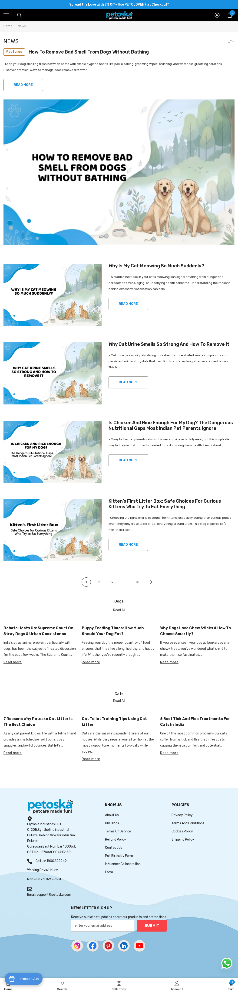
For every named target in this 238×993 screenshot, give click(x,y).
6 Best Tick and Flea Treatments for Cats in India (195, 722)
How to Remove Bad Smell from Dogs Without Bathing (77, 52)
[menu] (6, 15)
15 (137, 582)
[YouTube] (139, 946)
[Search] (19, 15)
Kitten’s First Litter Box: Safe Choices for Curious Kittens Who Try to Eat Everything (165, 503)
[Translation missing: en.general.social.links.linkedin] (124, 946)
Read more (12, 662)
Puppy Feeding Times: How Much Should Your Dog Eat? (113, 631)
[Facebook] (93, 946)
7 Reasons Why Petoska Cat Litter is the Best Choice (38, 722)
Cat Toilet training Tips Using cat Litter (114, 722)
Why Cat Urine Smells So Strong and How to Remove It (169, 344)
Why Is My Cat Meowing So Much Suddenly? (156, 266)
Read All (119, 610)
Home (7, 26)
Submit (152, 925)
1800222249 (56, 861)
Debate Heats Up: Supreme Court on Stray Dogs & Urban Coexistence (38, 631)
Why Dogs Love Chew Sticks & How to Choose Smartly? (195, 631)
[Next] (151, 582)
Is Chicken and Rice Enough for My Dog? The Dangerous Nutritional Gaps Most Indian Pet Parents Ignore (171, 425)
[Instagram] (77, 946)
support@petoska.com (54, 895)
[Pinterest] (108, 946)
